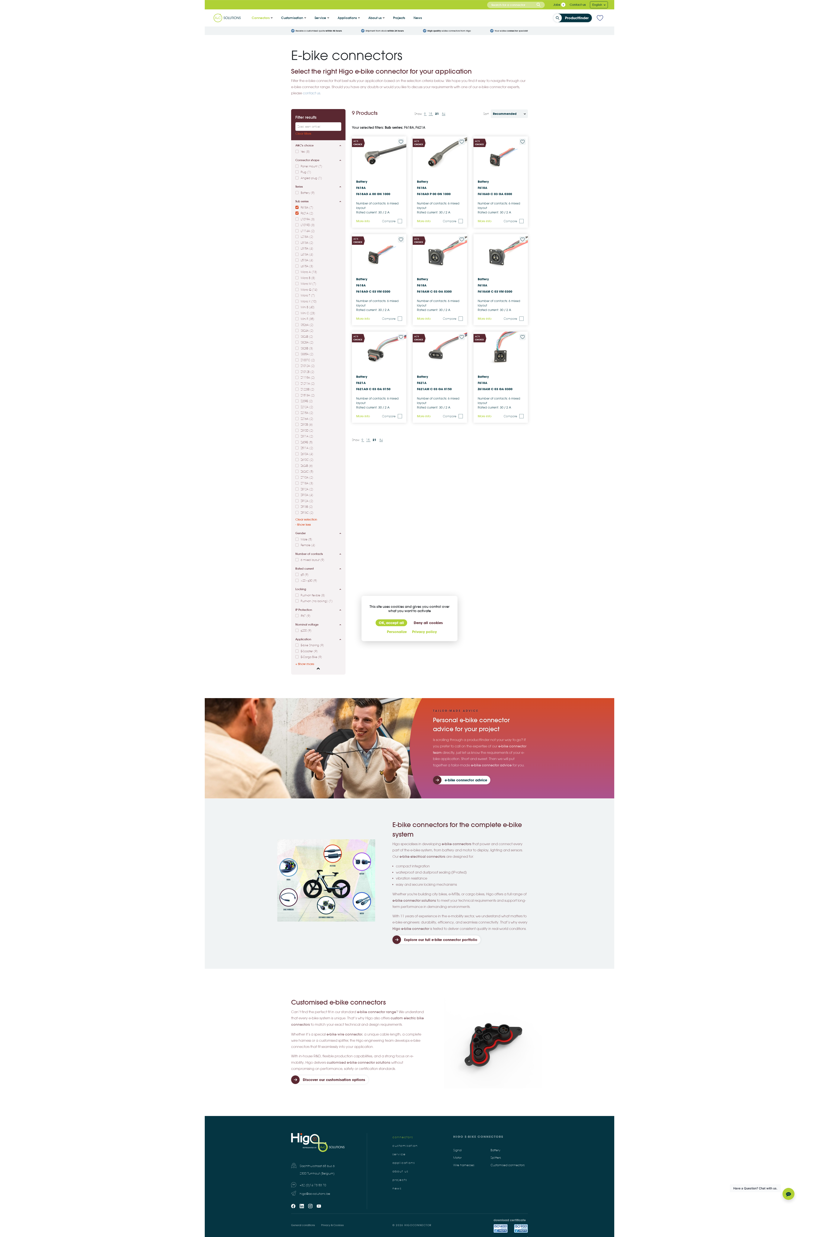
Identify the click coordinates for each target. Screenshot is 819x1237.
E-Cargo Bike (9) (311, 657)
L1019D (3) (308, 225)
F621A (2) (307, 213)
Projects (399, 18)
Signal (457, 1150)
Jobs (556, 5)
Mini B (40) (308, 307)
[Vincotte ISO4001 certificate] (501, 1228)
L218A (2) (307, 237)
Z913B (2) (307, 507)
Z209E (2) (307, 401)
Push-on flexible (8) (313, 595)
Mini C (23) (308, 313)
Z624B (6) (307, 466)
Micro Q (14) (309, 290)
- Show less (303, 525)
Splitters (496, 1158)
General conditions (303, 1225)
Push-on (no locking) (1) (317, 601)
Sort (486, 114)
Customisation (292, 18)
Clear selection (306, 519)
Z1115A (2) (308, 377)
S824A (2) (307, 331)
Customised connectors (508, 1165)
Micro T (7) (308, 295)
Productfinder (577, 18)
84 (443, 114)
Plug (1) (306, 172)
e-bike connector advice (466, 780)
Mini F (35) (307, 319)
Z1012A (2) (308, 366)
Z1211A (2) (308, 383)
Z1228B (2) (307, 389)
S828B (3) (307, 348)
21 (437, 114)
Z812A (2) (307, 489)
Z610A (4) (307, 454)
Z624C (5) (307, 471)
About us (375, 18)
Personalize (397, 632)
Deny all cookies (428, 623)
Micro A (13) (309, 272)
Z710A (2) (307, 477)
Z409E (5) (307, 442)
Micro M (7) (308, 284)
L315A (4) (307, 248)
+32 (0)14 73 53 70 (313, 1185)
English (597, 4)
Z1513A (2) (308, 395)
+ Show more (304, 664)
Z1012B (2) (307, 372)
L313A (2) (307, 243)
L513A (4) (307, 260)
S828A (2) (307, 342)
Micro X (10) (309, 301)
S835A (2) (307, 354)
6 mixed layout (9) (312, 560)
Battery (495, 1150)
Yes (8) (305, 151)
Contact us (578, 5)
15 (431, 114)
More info (363, 221)
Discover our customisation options (334, 1080)
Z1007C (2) (308, 360)
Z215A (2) (307, 413)
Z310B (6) (307, 424)
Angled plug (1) (311, 178)
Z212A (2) (307, 407)
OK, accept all (391, 623)
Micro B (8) (308, 278)
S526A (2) (307, 325)
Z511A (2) (307, 448)
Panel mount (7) (311, 166)
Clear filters (303, 134)
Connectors (261, 18)
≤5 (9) (305, 574)
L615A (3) (307, 266)
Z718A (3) (307, 483)
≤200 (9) (306, 630)
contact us (311, 93)
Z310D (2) (307, 430)
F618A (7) (307, 207)
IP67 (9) (306, 616)
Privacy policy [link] (424, 632)
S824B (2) (307, 336)
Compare (389, 221)
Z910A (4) (307, 495)
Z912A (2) (307, 501)
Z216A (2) (307, 419)
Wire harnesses (463, 1165)
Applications (347, 18)
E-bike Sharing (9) (312, 645)
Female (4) (308, 545)
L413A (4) (307, 254)
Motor (457, 1158)
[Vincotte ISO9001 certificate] (521, 1228)
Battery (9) (308, 193)
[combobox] (516, 5)
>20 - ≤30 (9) (309, 580)
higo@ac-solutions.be (315, 1194)
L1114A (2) (308, 231)
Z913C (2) (307, 513)
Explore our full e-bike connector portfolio (440, 940)
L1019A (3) (308, 219)
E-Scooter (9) (309, 651)
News (418, 18)
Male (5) (306, 539)
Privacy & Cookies (332, 1225)
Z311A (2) (307, 436)
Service (320, 18)
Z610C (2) (307, 460)
